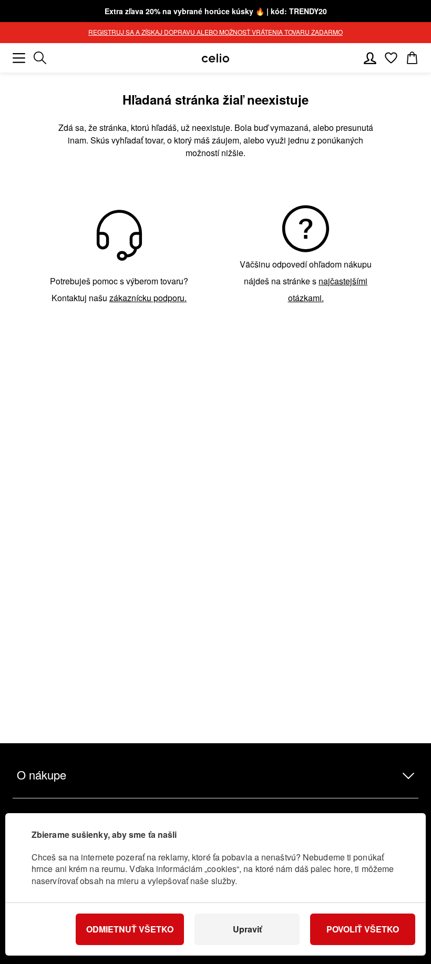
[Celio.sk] (215, 58)
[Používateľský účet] (370, 58)
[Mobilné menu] (19, 58)
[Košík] (412, 58)
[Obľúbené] (391, 58)
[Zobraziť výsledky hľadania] (40, 58)
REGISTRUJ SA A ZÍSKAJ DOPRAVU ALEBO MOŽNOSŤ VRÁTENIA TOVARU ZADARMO (215, 31)
